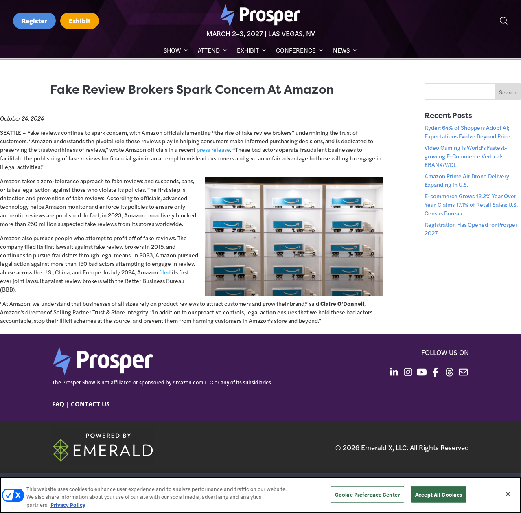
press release (213, 149)
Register (34, 20)
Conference (296, 50)
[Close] (508, 494)
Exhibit (79, 20)
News (341, 50)
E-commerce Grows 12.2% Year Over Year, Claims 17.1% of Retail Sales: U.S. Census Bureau (471, 204)
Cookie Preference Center (367, 494)
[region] (260, 495)
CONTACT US (90, 404)
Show (172, 50)
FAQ (58, 404)
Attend (209, 50)
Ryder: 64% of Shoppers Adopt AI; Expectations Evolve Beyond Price (467, 131)
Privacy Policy (67, 505)
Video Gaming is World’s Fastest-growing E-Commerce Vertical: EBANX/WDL (466, 156)
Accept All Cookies (438, 494)
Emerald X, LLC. (384, 447)
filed (165, 272)
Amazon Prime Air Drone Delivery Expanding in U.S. (467, 180)
